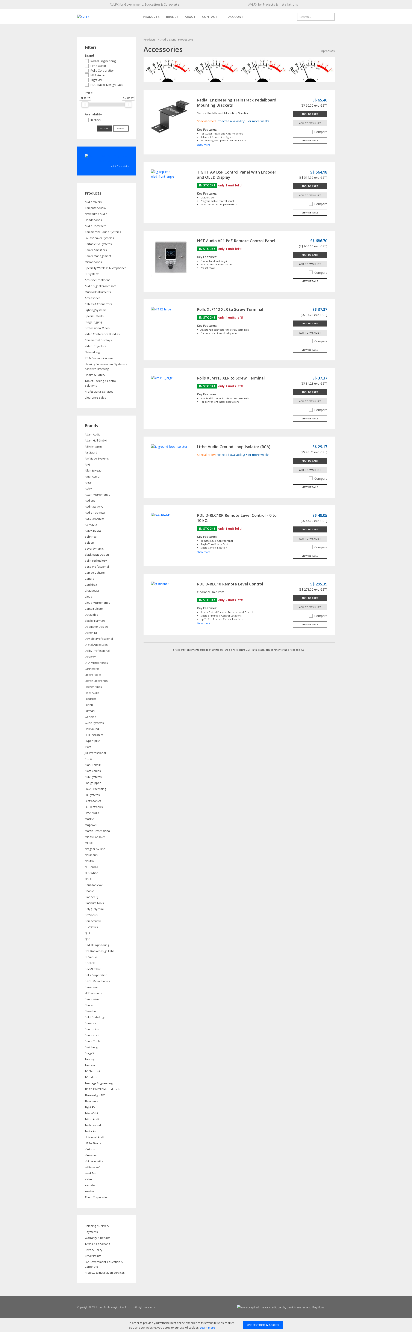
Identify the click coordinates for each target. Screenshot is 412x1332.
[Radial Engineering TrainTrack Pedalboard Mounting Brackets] (170, 116)
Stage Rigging (93, 322)
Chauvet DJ (92, 591)
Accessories (92, 298)
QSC (87, 939)
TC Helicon (91, 1077)
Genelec (90, 717)
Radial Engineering (103, 61)
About (190, 17)
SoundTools (92, 1041)
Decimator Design (96, 627)
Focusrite (91, 699)
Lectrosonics (93, 801)
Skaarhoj (91, 1011)
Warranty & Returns (98, 1238)
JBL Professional (95, 753)
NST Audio (97, 75)
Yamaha (90, 1185)
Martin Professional (98, 831)
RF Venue (91, 957)
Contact (209, 17)
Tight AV (96, 80)
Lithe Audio (98, 66)
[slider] (85, 104)
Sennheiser (92, 999)
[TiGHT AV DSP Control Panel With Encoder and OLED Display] (170, 174)
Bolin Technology (96, 560)
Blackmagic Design (97, 554)
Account (235, 17)
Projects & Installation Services (105, 1273)
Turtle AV (90, 1131)
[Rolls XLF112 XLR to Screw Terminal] (161, 309)
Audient (90, 500)
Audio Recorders (95, 226)
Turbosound (93, 1125)
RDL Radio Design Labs (106, 85)
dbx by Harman (95, 621)
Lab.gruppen (93, 783)
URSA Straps (93, 1143)
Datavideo (91, 615)
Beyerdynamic (94, 548)
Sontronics (92, 1029)
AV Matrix (91, 524)
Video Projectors (95, 346)
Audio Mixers (93, 202)
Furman (90, 711)
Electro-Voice (93, 675)
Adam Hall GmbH (96, 440)
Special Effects (94, 316)
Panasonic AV (94, 885)
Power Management (98, 256)
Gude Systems (94, 723)
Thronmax (91, 1101)
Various (90, 1149)
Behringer (91, 536)
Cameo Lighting (95, 573)
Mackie (89, 819)
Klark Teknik (93, 765)
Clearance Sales (95, 397)
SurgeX (89, 1053)
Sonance (90, 1023)
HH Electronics (94, 735)
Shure (89, 1005)
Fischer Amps (93, 687)
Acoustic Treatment (97, 280)
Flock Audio (92, 693)
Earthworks (92, 669)
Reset (121, 128)
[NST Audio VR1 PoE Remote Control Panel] (170, 257)
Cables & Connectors (98, 304)
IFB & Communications (99, 358)
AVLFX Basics (93, 530)
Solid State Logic (95, 1017)
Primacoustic (93, 921)
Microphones (93, 262)
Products (151, 17)
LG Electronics (94, 807)
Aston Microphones (97, 494)
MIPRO (89, 843)
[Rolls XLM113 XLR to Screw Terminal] (162, 378)
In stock (95, 120)
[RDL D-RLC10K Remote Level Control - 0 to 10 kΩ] (161, 515)
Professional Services (99, 391)
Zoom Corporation (97, 1197)
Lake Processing (95, 789)
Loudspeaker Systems (99, 238)
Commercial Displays (98, 340)
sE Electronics (93, 993)
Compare (320, 132)
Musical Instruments (98, 292)
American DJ (92, 476)
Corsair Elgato (94, 609)
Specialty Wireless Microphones (105, 268)
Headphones (93, 220)
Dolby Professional (97, 651)
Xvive (88, 1179)
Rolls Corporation (102, 70)
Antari (88, 482)
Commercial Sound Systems (103, 232)
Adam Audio (92, 434)
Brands (172, 17)
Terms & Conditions (97, 1244)
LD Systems (92, 795)
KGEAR (89, 759)
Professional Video (97, 328)
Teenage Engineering (98, 1083)
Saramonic (92, 987)
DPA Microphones (96, 663)
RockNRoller (92, 969)
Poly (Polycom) (94, 909)
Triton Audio (92, 1119)
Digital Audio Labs (96, 645)
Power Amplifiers (96, 250)
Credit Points (93, 1256)
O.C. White (91, 873)
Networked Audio (96, 214)
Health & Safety (95, 375)
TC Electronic (93, 1071)
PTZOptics (91, 927)
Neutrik (89, 861)
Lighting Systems (95, 310)
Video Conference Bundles (102, 334)
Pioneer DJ (91, 897)
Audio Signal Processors (177, 39)
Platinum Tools (94, 903)
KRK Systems (93, 777)
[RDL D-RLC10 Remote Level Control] (160, 584)
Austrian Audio (94, 518)
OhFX (88, 879)
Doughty (90, 657)
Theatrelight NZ (95, 1095)
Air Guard (91, 452)
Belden (89, 542)
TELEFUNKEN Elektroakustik (102, 1089)
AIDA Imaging (93, 446)
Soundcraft (92, 1035)
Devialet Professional (99, 639)
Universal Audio (95, 1137)
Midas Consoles (95, 837)
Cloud (88, 597)
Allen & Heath (93, 470)
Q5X (87, 933)
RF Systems (92, 274)
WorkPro (90, 1173)
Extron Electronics (96, 681)
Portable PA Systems (98, 244)
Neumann (91, 855)
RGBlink (90, 963)
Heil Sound (92, 729)
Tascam (90, 1065)
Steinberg (91, 1047)
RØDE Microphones (97, 981)
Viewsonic (91, 1155)
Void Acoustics (94, 1161)
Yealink (89, 1191)
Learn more (207, 1327)
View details (310, 140)
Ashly (88, 488)
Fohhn (89, 705)
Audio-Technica (95, 512)
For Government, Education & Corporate (104, 1264)
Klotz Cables (93, 771)
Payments (91, 1232)
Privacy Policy (93, 1250)
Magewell (91, 825)
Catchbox (91, 585)
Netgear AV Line (95, 849)
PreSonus (91, 915)
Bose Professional (97, 566)
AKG (87, 464)
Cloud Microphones (97, 603)
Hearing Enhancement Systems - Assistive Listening (106, 366)
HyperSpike (92, 741)
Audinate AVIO (94, 506)
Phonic (89, 891)
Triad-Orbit (92, 1113)
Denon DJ (91, 633)
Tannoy (90, 1059)
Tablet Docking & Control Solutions (101, 383)
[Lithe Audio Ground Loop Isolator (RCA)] (169, 446)
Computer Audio (95, 208)
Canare (89, 579)
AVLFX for (144, 4)
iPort (88, 747)
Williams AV (92, 1167)
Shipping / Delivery (97, 1226)
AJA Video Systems (97, 458)
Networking (92, 352)
